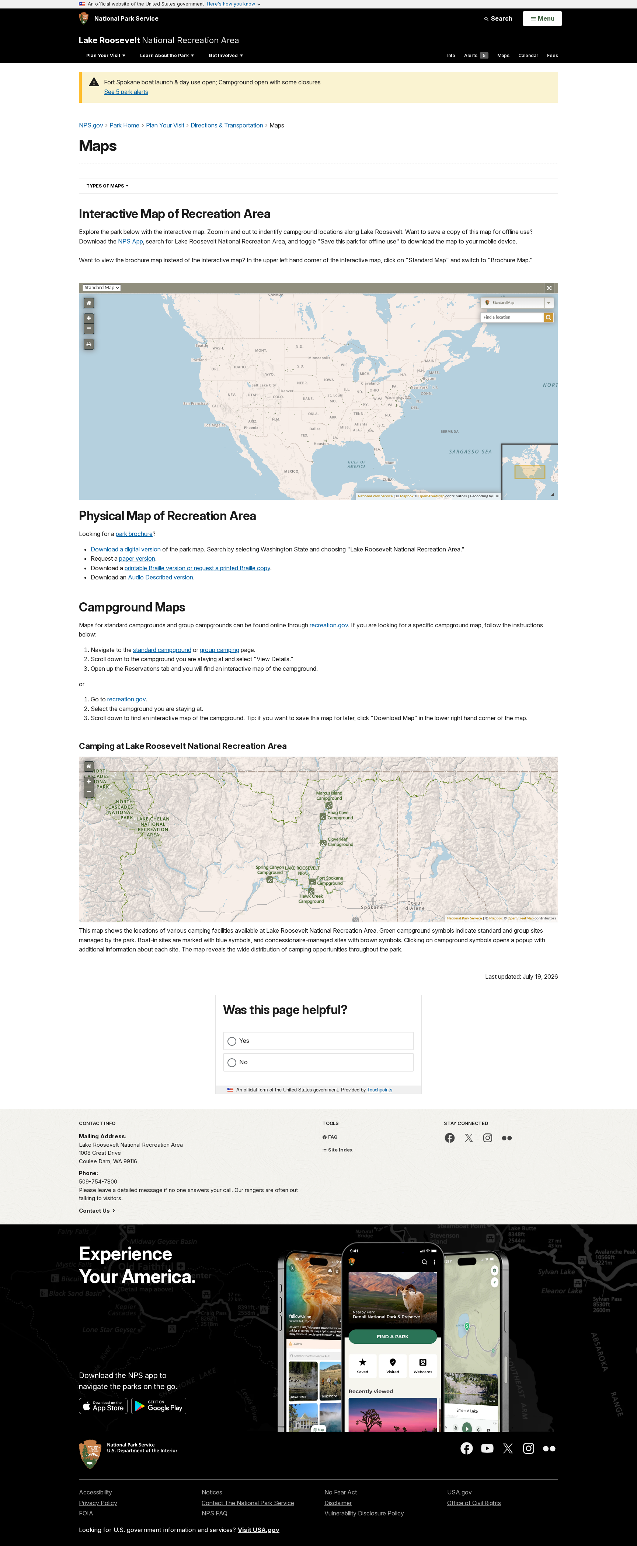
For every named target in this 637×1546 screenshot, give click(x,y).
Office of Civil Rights (474, 1503)
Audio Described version (160, 577)
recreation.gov (329, 625)
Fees (552, 55)
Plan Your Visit (103, 55)
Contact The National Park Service (248, 1503)
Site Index (340, 1150)
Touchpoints (379, 1089)
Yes (244, 1040)
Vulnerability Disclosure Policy (364, 1513)
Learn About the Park (164, 55)
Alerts (474, 55)
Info (451, 55)
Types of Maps (120, 186)
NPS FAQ (214, 1513)
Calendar (528, 55)
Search (501, 18)
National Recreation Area (159, 40)
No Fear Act (340, 1492)
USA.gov (459, 1492)
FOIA (86, 1513)
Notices (212, 1492)
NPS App (130, 241)
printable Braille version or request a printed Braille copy (197, 568)
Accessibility (95, 1492)
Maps (503, 55)
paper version (137, 558)
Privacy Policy (98, 1503)
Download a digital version (126, 549)
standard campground (162, 649)
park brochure (134, 533)
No (243, 1062)
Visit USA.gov (258, 1529)
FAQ (332, 1137)
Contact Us (95, 1210)
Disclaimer (338, 1503)
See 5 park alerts (126, 91)
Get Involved (223, 55)
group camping (219, 649)
